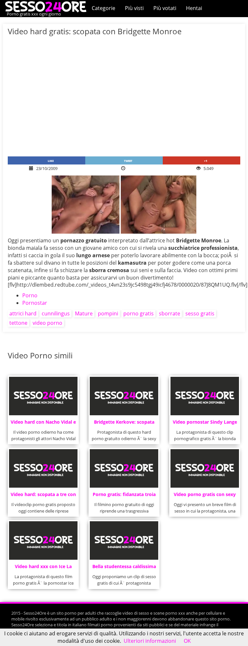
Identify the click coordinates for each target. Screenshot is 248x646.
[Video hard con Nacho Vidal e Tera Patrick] (43, 396)
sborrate (169, 313)
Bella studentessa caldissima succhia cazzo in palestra (124, 568)
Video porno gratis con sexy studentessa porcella (205, 496)
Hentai (194, 8)
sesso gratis (199, 313)
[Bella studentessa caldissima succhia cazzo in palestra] (124, 540)
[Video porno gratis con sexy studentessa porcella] (204, 468)
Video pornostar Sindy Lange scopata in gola (205, 424)
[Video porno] (47, 6)
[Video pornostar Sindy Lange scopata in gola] (204, 396)
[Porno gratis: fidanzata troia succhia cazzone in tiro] (124, 468)
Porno (29, 295)
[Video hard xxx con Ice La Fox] (43, 540)
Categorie (103, 8)
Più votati (164, 8)
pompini (108, 313)
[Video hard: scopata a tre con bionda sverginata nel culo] (43, 468)
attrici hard (22, 313)
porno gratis (138, 313)
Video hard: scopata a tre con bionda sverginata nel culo (43, 496)
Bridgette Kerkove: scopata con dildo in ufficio (124, 424)
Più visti (134, 8)
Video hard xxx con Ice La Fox (43, 568)
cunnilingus (56, 313)
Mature (84, 313)
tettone (18, 322)
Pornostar (34, 302)
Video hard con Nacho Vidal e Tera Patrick (43, 424)
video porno (47, 322)
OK (187, 640)
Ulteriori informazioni (150, 640)
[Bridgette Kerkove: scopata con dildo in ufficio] (124, 396)
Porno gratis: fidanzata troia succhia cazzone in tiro (124, 496)
